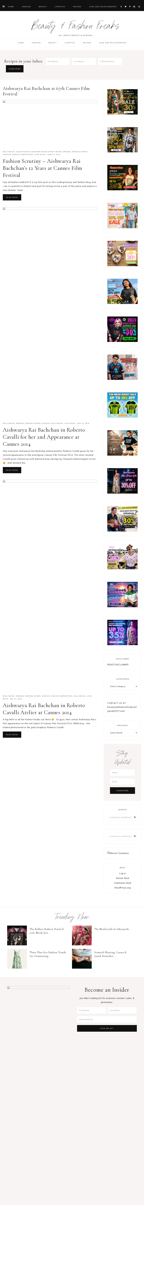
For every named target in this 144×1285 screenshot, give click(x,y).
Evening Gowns (80, 152)
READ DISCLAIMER (117, 664)
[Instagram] (134, 3)
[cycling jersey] (122, 530)
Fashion (7, 154)
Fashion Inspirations (22, 154)
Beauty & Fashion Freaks (75, 27)
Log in (122, 873)
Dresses (67, 152)
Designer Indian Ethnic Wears (46, 152)
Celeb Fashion (23, 152)
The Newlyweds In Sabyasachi (111, 929)
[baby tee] (122, 417)
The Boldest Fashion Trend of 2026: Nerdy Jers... (46, 930)
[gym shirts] (122, 454)
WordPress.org (122, 887)
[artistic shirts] (122, 644)
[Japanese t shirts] (122, 151)
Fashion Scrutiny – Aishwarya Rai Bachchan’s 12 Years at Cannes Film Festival (42, 168)
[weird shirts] (122, 341)
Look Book (40, 154)
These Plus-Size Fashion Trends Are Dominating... (47, 954)
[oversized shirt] (122, 113)
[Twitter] (126, 3)
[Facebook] (122, 3)
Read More (12, 197)
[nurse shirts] (122, 265)
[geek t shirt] (122, 606)
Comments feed (122, 883)
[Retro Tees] (122, 189)
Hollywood (57, 423)
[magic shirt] (122, 492)
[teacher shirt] (122, 227)
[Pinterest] (130, 3)
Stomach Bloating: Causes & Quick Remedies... (110, 954)
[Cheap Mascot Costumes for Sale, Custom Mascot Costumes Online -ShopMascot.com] (118, 853)
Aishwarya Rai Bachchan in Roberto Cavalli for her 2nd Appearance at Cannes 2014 (44, 436)
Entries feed (122, 878)
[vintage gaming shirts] (122, 379)
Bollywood (9, 152)
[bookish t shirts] (122, 303)
